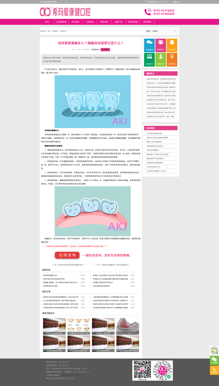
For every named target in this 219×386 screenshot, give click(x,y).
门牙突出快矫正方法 (153, 167)
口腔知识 (90, 22)
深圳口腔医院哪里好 (103, 350)
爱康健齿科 (95, 49)
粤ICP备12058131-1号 (70, 375)
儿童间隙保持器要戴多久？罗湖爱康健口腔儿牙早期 (110, 297)
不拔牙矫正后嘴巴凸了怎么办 (156, 171)
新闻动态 (104, 22)
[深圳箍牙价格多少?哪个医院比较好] (127, 343)
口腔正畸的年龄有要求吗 (101, 286)
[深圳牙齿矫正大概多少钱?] (78, 343)
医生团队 (76, 22)
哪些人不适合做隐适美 (154, 142)
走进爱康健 (61, 22)
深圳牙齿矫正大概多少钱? (78, 350)
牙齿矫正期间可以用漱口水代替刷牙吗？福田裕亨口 (110, 300)
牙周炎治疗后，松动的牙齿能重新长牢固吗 (161, 83)
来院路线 (147, 22)
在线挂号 (149, 64)
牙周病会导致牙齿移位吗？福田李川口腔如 (161, 96)
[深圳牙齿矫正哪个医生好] (54, 326)
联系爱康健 (133, 22)
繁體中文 (176, 2)
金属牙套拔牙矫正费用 (54, 350)
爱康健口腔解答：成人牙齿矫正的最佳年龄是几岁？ (60, 282)
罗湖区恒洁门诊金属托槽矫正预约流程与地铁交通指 (110, 279)
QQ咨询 (172, 50)
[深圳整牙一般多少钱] (103, 326)
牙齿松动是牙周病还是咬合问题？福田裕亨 (161, 87)
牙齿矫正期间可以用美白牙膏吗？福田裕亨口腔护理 (110, 304)
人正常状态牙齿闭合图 (154, 133)
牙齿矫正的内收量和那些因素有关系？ (71, 265)
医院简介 (160, 64)
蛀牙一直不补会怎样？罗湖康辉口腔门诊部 (161, 91)
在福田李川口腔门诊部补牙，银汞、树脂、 (161, 116)
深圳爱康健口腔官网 (65, 11)
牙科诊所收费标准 (153, 150)
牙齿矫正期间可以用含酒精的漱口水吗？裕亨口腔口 (60, 308)
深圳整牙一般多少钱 (103, 333)
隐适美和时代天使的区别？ (156, 158)
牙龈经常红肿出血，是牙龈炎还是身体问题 (161, 79)
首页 (47, 22)
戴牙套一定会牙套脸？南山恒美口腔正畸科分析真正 (110, 275)
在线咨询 (105, 49)
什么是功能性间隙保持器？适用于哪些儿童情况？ (60, 300)
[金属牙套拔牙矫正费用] (54, 343)
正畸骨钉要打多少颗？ (50, 286)
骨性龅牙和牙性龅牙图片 (155, 163)
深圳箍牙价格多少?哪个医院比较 (128, 350)
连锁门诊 (119, 22)
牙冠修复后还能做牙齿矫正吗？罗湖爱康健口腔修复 (110, 308)
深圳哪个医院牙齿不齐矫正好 (103, 282)
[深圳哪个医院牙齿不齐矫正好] (78, 326)
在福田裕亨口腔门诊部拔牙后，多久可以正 (161, 100)
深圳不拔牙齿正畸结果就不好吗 (54, 279)
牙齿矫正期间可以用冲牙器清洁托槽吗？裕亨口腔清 (60, 304)
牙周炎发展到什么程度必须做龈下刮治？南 (161, 108)
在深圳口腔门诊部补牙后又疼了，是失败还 (161, 104)
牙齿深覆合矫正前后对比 (155, 146)
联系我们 (172, 64)
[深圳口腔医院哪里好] (103, 343)
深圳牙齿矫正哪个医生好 (54, 333)
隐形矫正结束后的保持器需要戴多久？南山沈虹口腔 (60, 297)
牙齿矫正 (55, 31)
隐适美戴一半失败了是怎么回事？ (158, 154)
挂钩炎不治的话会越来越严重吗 (157, 138)
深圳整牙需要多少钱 (50, 275)
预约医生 (160, 50)
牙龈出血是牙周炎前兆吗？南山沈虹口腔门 (161, 112)
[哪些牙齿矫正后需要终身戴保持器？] (127, 326)
